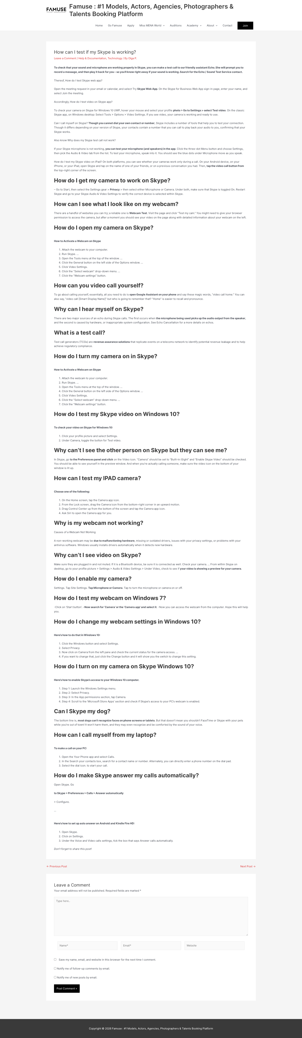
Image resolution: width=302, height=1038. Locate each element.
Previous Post (56, 866)
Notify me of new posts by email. (77, 977)
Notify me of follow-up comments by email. (83, 968)
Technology (115, 58)
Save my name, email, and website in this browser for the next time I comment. (107, 959)
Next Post (248, 866)
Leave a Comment (65, 58)
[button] (163, 25)
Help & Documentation (92, 58)
